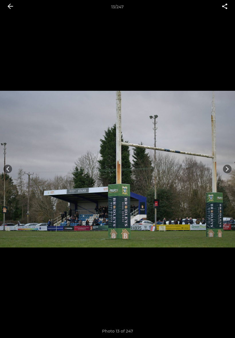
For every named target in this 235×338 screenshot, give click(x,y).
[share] (224, 7)
